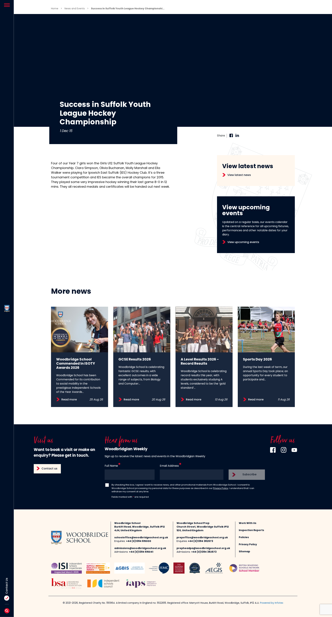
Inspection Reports (251, 530)
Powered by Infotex (271, 603)
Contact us (49, 468)
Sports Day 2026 (257, 359)
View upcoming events (243, 242)
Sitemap (244, 551)
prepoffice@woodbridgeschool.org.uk (202, 537)
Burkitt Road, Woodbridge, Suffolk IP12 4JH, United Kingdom (139, 529)
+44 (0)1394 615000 (138, 541)
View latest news (239, 175)
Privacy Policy (220, 488)
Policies (244, 537)
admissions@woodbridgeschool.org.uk (140, 548)
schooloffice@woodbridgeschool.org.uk (141, 537)
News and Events (74, 8)
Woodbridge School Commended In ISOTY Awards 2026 (75, 364)
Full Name (111, 466)
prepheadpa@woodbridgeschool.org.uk (203, 548)
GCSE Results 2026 (134, 359)
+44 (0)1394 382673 (200, 541)
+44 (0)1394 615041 (141, 552)
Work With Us (247, 523)
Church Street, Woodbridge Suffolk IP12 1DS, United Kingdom (203, 529)
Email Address (169, 466)
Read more (69, 399)
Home (54, 8)
